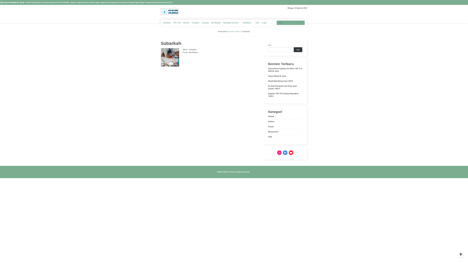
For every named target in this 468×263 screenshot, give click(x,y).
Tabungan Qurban (230, 23)
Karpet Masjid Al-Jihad (277, 76)
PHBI (270, 137)
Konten (186, 23)
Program (195, 23)
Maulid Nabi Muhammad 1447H (280, 81)
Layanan (205, 23)
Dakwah (271, 116)
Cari (269, 45)
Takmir (238, 32)
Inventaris (247, 23)
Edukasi (271, 121)
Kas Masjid (215, 23)
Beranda (167, 23)
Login (264, 23)
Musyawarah (273, 132)
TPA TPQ (177, 23)
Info (257, 23)
